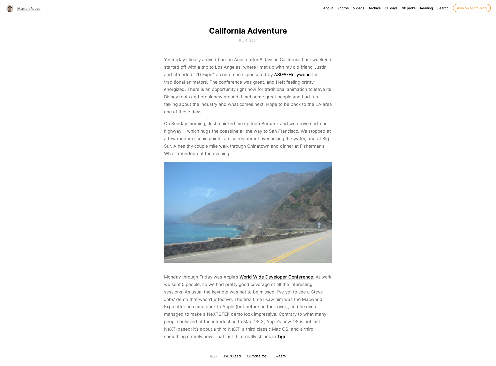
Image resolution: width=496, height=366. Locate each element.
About (328, 8)
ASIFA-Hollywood (292, 74)
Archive (375, 8)
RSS (213, 356)
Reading (426, 8)
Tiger (282, 336)
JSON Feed (232, 356)
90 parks (409, 8)
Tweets (280, 356)
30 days (391, 8)
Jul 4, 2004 (248, 40)
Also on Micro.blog (472, 8)
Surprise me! (257, 356)
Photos (343, 8)
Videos (358, 8)
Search (442, 8)
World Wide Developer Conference (276, 277)
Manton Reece (29, 8)
